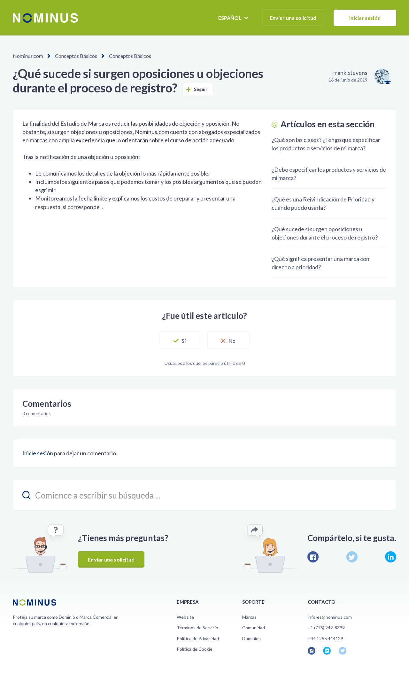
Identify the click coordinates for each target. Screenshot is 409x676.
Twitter (352, 556)
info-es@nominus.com (330, 617)
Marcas (249, 617)
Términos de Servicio (197, 627)
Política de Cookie (194, 649)
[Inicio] (45, 18)
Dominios (251, 638)
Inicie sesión (37, 453)
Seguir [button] (201, 89)
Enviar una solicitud (293, 18)
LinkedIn (390, 556)
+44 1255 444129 (325, 638)
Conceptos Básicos (76, 56)
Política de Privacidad (198, 638)
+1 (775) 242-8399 (326, 627)
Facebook (313, 556)
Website (185, 617)
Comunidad (253, 627)
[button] (179, 340)
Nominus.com (28, 56)
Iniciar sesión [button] (364, 18)
